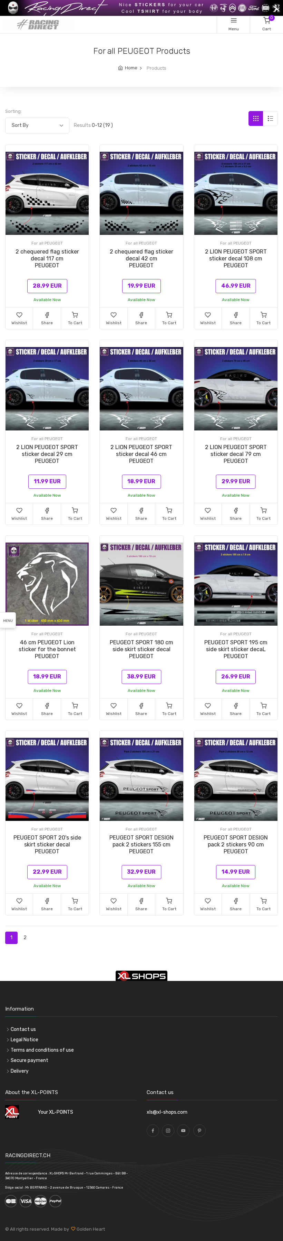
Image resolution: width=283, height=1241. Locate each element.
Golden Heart (90, 1229)
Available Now (47, 299)
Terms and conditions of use (42, 1050)
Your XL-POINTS (55, 1112)
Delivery (20, 1071)
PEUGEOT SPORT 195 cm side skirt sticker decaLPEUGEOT (235, 649)
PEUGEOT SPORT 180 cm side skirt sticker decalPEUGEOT (141, 649)
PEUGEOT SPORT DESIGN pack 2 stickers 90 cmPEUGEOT (236, 844)
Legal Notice (24, 1040)
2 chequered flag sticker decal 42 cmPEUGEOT (141, 258)
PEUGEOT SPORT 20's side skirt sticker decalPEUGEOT (47, 844)
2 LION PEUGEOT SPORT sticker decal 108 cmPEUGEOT (236, 258)
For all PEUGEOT (47, 243)
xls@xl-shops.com (167, 1112)
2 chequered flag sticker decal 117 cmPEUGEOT (47, 258)
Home (131, 67)
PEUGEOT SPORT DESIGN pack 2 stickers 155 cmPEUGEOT (141, 844)
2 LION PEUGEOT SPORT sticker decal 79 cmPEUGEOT (236, 454)
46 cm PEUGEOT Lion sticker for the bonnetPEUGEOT (47, 649)
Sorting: (13, 111)
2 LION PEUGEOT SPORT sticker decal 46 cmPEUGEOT (141, 454)
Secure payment (29, 1060)
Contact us (23, 1029)
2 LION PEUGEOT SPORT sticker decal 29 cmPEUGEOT (47, 454)
